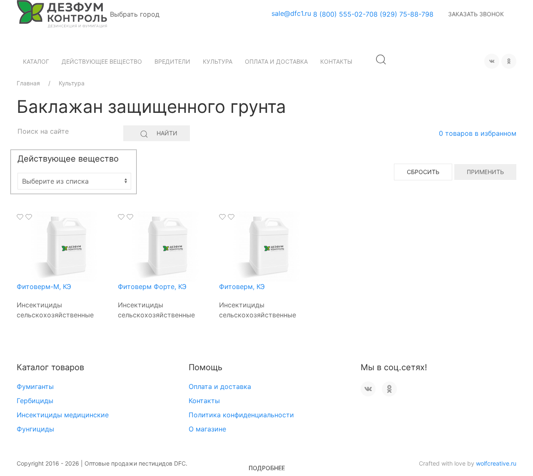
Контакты (336, 61)
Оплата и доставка (276, 61)
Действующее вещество (102, 61)
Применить (485, 171)
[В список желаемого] (20, 217)
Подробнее (267, 467)
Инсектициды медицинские (63, 415)
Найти (167, 133)
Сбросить (423, 171)
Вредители (172, 61)
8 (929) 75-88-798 (403, 14)
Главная (28, 83)
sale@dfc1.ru (291, 13)
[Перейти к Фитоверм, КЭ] (266, 246)
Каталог (36, 61)
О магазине (207, 429)
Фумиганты (35, 386)
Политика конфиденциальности (241, 415)
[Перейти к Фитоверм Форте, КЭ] (165, 246)
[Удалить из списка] (28, 217)
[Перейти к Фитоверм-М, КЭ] (64, 246)
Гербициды (35, 400)
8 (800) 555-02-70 (343, 14)
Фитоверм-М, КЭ (44, 286)
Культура (217, 61)
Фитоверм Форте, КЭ (152, 286)
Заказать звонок (476, 13)
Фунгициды (35, 429)
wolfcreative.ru (496, 463)
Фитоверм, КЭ (242, 286)
